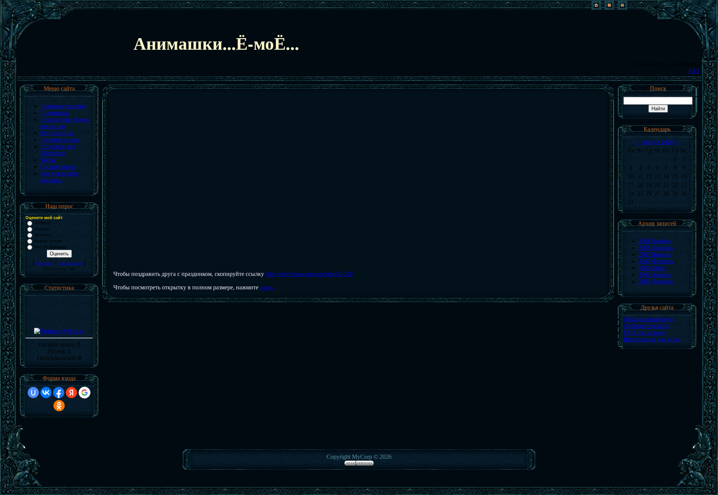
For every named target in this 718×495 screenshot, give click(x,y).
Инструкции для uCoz (651, 339)
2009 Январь (654, 254)
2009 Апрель (654, 274)
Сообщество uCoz (646, 326)
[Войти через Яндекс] (71, 392)
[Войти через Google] (84, 393)
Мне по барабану (50, 247)
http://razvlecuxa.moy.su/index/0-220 (309, 274)
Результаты (45, 263)
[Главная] (596, 7)
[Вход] (622, 7)
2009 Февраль (655, 261)
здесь (266, 287)
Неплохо (42, 235)
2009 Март (651, 268)
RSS (693, 71)
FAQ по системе (644, 332)
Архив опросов (71, 263)
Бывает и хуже (48, 241)
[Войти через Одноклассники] (59, 405)
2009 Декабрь (655, 281)
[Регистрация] (609, 7)
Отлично (42, 223)
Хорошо (41, 229)
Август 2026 (657, 142)
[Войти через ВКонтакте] (46, 392)
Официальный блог (648, 319)
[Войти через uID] (33, 392)
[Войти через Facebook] (58, 392)
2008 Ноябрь (654, 241)
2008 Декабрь (655, 248)
